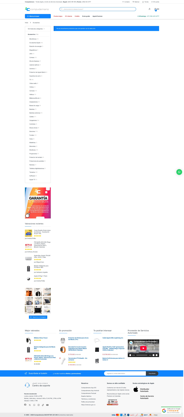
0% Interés (68, 16)
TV (31, 79)
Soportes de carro (35, 76)
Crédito (77, 16)
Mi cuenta (156, 2)
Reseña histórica (86, 396)
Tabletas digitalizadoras (37, 168)
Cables (32, 116)
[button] (179, 172)
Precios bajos (58, 16)
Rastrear (137, 2)
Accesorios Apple (36, 42)
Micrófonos (34, 39)
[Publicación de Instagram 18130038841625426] (38, 310)
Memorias (33, 146)
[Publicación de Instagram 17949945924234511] (47, 292)
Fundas (33, 135)
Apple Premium (97, 16)
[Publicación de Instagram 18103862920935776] (38, 292)
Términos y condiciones (88, 399)
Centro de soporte (41, 385)
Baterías (32, 109)
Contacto (127, 2)
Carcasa (33, 91)
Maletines (33, 142)
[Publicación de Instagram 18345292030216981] (38, 301)
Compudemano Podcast (88, 393)
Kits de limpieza (35, 61)
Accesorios (33, 34)
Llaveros (32, 68)
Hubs (31, 139)
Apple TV (33, 179)
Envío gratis (86, 16)
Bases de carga (35, 105)
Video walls (33, 83)
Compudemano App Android (90, 390)
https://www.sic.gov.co (88, 404)
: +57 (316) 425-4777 (149, 16)
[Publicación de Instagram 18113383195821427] (29, 310)
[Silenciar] (153, 355)
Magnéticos (33, 50)
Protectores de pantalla (37, 161)
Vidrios (32, 87)
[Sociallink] (25, 405)
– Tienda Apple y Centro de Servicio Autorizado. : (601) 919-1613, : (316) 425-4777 (58, 2)
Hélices (32, 94)
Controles (33, 124)
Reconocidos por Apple (114, 394)
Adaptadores (34, 102)
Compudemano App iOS (88, 387)
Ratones (32, 165)
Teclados (33, 172)
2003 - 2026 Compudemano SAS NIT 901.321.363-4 (42, 415)
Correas (33, 57)
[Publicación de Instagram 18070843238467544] (29, 292)
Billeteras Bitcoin (35, 98)
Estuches (33, 131)
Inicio (26, 22)
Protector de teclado (36, 157)
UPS (31, 53)
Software (33, 176)
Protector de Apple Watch (38, 72)
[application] (143, 348)
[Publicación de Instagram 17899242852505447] (47, 301)
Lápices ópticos (35, 65)
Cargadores (34, 120)
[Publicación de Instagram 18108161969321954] (29, 301)
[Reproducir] (130, 355)
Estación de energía (36, 46)
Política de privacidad (88, 402)
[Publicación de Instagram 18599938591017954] (47, 310)
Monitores (33, 150)
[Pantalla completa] (157, 355)
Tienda (146, 2)
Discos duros (34, 128)
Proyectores (34, 153)
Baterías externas (35, 113)
